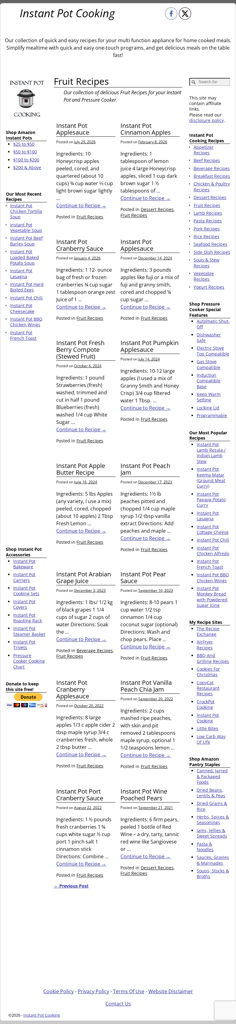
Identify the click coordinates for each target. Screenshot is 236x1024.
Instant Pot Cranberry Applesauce (72, 689)
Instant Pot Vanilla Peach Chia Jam (146, 685)
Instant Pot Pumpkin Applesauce (149, 346)
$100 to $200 (26, 160)
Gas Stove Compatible (208, 364)
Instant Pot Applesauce (72, 128)
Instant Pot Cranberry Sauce (79, 245)
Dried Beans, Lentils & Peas (211, 792)
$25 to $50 (23, 144)
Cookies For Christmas (208, 671)
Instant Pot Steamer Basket (29, 631)
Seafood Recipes (210, 244)
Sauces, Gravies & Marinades (213, 860)
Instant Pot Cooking (67, 13)
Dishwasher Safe (209, 337)
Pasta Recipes (208, 221)
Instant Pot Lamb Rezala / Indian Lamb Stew (211, 452)
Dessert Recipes (157, 209)
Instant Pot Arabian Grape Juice (83, 577)
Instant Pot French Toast (210, 564)
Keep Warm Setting (209, 397)
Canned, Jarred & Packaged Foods (212, 776)
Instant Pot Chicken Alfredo (213, 550)
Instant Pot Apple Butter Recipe (80, 469)
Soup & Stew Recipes (206, 262)
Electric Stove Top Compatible (213, 350)
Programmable (212, 415)
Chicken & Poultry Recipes (212, 186)
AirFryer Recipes (205, 644)
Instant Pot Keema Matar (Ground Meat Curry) (211, 477)
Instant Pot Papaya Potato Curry (211, 499)
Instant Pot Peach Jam (145, 469)
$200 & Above (27, 167)
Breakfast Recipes (212, 176)
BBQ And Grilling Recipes (213, 658)
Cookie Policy (58, 991)
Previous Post (71, 886)
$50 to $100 (25, 152)
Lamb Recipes (208, 213)
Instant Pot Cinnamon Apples (145, 128)
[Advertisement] (26, 444)
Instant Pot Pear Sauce (143, 577)
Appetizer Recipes (204, 150)
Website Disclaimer (170, 991)
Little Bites (207, 728)
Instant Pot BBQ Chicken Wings (213, 577)
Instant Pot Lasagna (208, 516)
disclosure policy (206, 120)
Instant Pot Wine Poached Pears (143, 794)
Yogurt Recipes (209, 287)
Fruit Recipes (90, 217)
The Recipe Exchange (208, 631)
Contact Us (118, 1003)
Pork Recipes (207, 229)
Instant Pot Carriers (24, 577)
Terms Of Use (128, 991)
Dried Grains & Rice (212, 806)
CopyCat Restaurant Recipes (208, 688)
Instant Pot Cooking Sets (26, 590)
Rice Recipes (206, 236)
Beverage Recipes (95, 650)
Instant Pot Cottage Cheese (213, 529)
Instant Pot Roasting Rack (27, 618)
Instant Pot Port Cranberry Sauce (79, 794)
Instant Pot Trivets (24, 644)
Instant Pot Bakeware (24, 564)
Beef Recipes (207, 160)
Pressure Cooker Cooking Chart (29, 661)
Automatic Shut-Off (213, 324)
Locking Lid (208, 408)
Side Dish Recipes (212, 252)
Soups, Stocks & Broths (213, 873)
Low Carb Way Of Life (211, 739)
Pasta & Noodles (205, 846)
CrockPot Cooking (205, 704)
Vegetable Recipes (204, 276)
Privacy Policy (93, 991)
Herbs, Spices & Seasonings (213, 819)
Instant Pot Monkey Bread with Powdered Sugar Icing (212, 596)
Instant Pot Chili (213, 540)
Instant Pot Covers (24, 604)
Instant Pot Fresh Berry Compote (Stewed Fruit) (80, 349)
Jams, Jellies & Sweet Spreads (212, 833)
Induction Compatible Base (208, 380)
